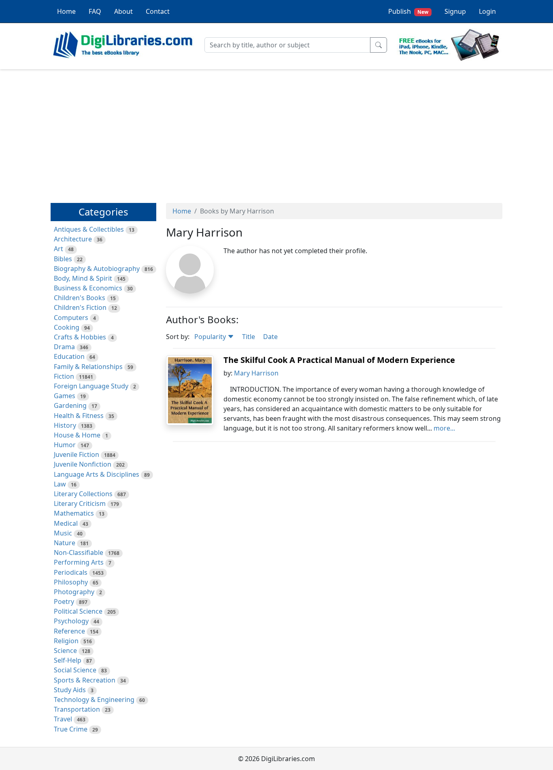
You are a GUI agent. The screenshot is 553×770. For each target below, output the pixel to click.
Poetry (64, 601)
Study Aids (70, 689)
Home (66, 11)
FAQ (95, 11)
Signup (455, 11)
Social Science (75, 669)
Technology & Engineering (94, 699)
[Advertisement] (276, 132)
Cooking (66, 327)
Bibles (63, 258)
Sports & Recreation (84, 680)
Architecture (73, 239)
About (123, 11)
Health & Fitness (79, 415)
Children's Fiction (80, 307)
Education (69, 356)
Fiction (64, 376)
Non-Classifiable (78, 552)
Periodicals (70, 572)
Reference (69, 631)
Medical (66, 523)
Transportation (77, 709)
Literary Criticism (80, 503)
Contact (158, 11)
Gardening (70, 405)
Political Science (78, 611)
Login (487, 11)
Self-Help (67, 660)
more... (444, 428)
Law (60, 484)
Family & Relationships (88, 366)
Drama (64, 346)
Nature (64, 542)
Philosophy (71, 582)
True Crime (70, 729)
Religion (66, 640)
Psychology (71, 620)
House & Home (77, 435)
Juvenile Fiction (76, 454)
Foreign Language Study (91, 386)
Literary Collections (83, 493)
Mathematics (74, 513)
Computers (71, 317)
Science (65, 650)
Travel (63, 719)
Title (248, 336)
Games (64, 395)
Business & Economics (88, 288)
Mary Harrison (256, 373)
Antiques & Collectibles (89, 229)
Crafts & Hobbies (80, 337)
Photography (74, 591)
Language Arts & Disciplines (96, 474)
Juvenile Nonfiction (82, 464)
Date (270, 336)
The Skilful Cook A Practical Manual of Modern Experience (339, 359)
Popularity (211, 336)
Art (58, 248)
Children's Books (79, 297)
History (65, 425)
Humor (65, 444)
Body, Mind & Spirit (83, 278)
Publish (408, 11)
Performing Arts (79, 562)
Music (63, 533)
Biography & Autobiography (97, 268)
